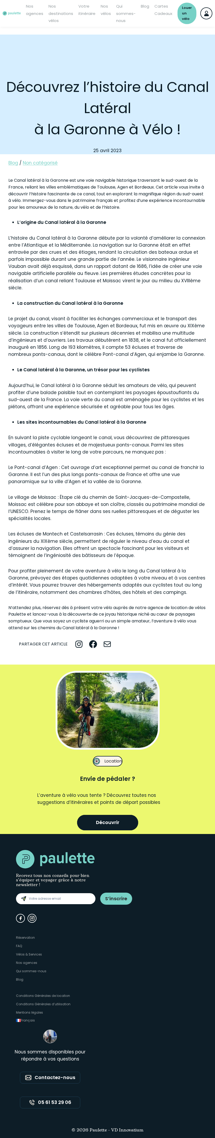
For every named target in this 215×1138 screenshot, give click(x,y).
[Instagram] (32, 918)
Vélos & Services (29, 954)
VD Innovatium (127, 1130)
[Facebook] (20, 918)
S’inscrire (116, 898)
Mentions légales (29, 1012)
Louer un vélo (187, 13)
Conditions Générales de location (43, 995)
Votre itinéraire (86, 9)
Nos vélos (106, 9)
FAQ (19, 946)
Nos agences (34, 9)
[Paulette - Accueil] (12, 13)
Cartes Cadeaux (163, 9)
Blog (145, 6)
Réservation (25, 937)
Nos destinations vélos (61, 13)
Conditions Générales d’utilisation (43, 1004)
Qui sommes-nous (126, 13)
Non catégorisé (40, 163)
